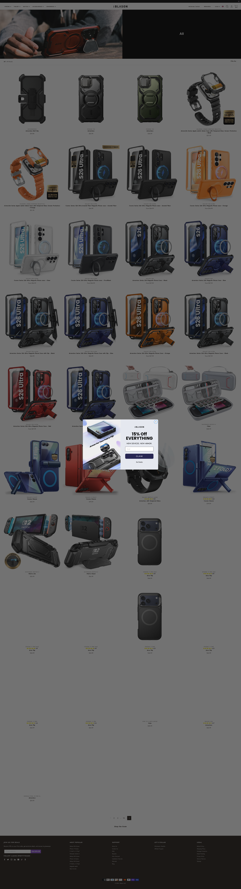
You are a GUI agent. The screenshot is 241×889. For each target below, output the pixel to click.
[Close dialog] (155, 421)
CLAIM (139, 456)
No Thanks (139, 462)
